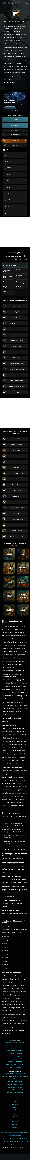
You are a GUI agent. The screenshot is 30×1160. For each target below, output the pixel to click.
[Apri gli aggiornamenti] (12, 3)
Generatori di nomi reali (15, 1081)
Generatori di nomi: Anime (15, 1079)
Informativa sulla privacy (7, 1132)
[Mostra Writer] (12, 110)
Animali (23, 21)
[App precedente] (22, 94)
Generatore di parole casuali (15, 1045)
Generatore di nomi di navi (15, 1048)
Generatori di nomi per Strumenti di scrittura (15, 1076)
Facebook (15, 1124)
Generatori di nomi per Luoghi (15, 1090)
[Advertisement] (15, 232)
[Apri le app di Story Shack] (15, 3)
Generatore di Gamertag (15, 1053)
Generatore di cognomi (15, 1056)
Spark (15, 1099)
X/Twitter (15, 1121)
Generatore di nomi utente (14, 1059)
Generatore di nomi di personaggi (15, 1064)
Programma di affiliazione (15, 1119)
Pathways (15, 1104)
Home (5, 21)
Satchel (15, 1110)
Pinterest (15, 1127)
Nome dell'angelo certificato (15, 1050)
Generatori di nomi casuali (14, 21)
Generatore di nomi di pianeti (15, 1067)
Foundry (15, 1107)
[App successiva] (25, 94)
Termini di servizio (17, 1132)
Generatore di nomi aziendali (15, 1061)
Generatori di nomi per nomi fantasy (15, 1073)
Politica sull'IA (15, 1116)
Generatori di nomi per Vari (15, 1092)
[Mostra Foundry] (17, 110)
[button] (27, 3)
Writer (15, 1101)
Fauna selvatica (7, 24)
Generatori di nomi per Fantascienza (15, 1087)
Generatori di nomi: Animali (15, 1084)
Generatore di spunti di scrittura (15, 1042)
